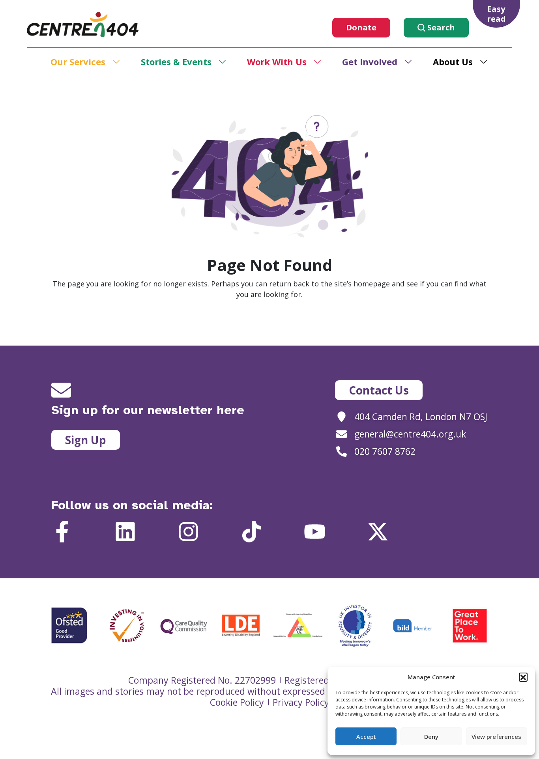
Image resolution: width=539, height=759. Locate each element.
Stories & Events (176, 61)
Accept (366, 736)
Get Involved (369, 61)
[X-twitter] (378, 531)
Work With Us (277, 61)
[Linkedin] (125, 531)
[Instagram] (188, 531)
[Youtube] (315, 531)
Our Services (78, 61)
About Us (453, 61)
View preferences (496, 736)
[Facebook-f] (62, 531)
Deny (431, 736)
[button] (523, 677)
